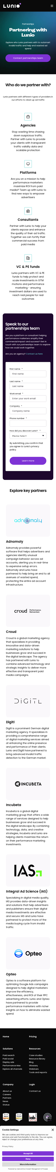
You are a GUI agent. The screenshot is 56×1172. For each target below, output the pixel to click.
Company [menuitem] (8, 1084)
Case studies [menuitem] (36, 1055)
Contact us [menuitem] (35, 1091)
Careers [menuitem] (7, 1094)
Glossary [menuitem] (33, 1065)
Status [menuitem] (6, 1104)
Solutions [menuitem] (8, 1048)
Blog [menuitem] (31, 1062)
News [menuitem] (5, 1101)
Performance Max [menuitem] (12, 1065)
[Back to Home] (12, 6)
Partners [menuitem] (7, 1097)
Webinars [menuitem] (34, 1068)
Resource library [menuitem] (37, 1058)
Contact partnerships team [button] (28, 58)
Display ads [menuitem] (8, 1062)
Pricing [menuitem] (33, 1036)
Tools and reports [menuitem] (38, 1072)
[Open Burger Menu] (52, 6)
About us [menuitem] (7, 1091)
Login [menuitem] (32, 1084)
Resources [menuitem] (35, 1048)
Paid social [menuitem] (8, 1058)
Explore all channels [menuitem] (12, 1068)
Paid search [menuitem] (9, 1055)
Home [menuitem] (6, 1036)
